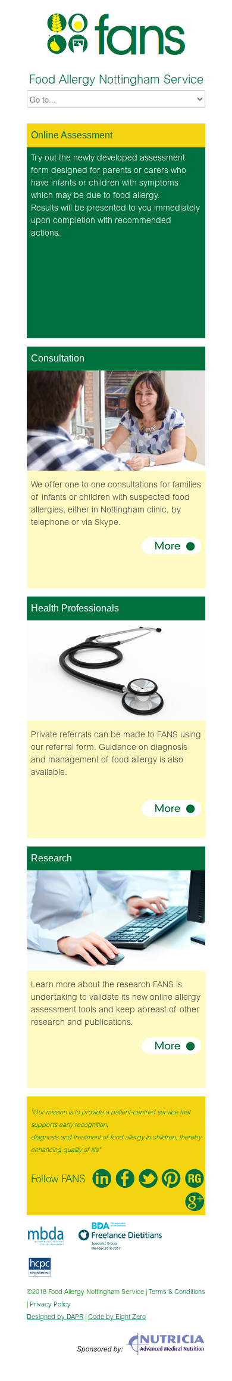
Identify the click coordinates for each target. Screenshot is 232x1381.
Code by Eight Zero (117, 1317)
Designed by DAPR (55, 1317)
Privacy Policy (50, 1304)
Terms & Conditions (177, 1292)
